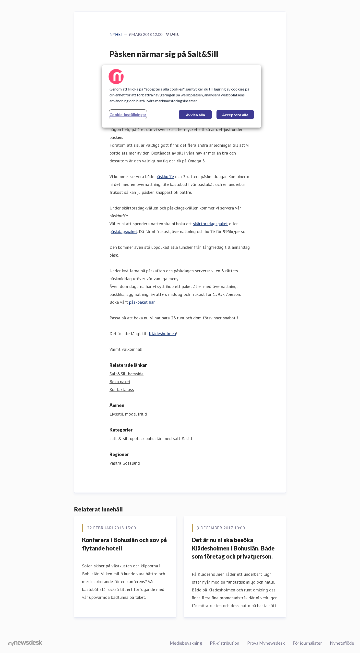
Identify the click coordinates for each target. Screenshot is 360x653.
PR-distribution (224, 643)
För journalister (307, 643)
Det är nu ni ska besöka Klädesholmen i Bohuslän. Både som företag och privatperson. (233, 548)
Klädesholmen (162, 333)
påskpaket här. (142, 302)
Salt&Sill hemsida (126, 374)
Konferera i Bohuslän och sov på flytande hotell (124, 544)
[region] (181, 96)
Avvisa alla (195, 114)
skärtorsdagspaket (210, 223)
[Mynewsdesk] (25, 643)
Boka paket (119, 381)
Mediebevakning (186, 643)
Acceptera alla (235, 114)
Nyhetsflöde (342, 643)
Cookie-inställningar (127, 114)
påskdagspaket (123, 231)
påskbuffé (165, 176)
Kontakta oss (121, 389)
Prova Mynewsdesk (266, 643)
